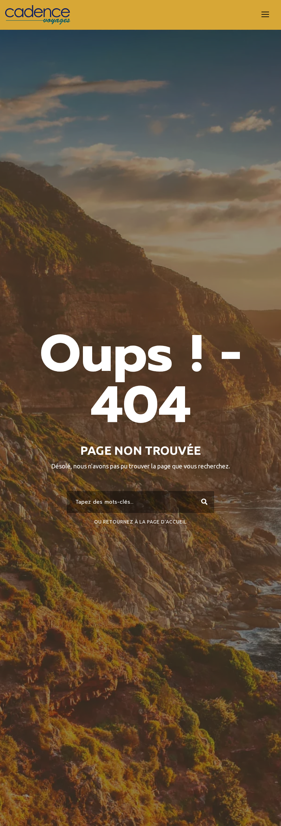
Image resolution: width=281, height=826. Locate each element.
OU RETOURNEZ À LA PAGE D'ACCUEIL (140, 522)
